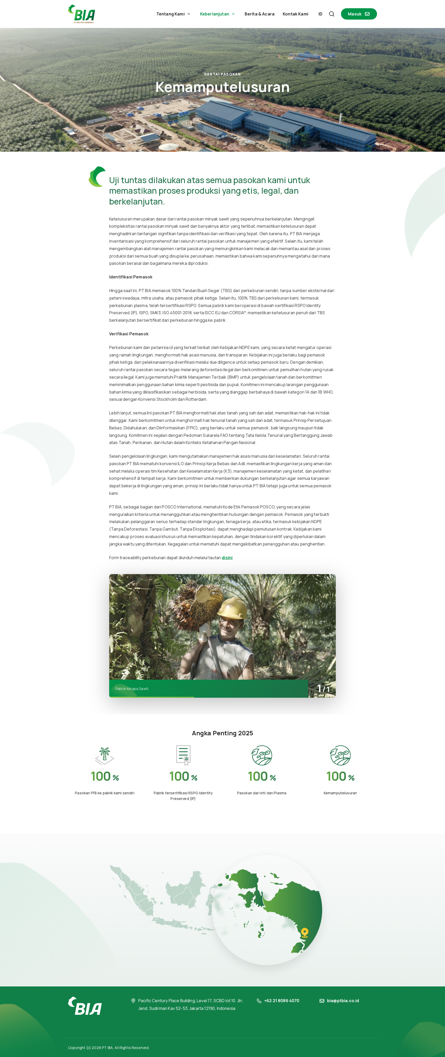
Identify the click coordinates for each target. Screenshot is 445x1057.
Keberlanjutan (214, 14)
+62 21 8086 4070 (281, 1000)
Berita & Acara (260, 14)
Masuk (355, 14)
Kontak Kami (295, 14)
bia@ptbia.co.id (343, 1000)
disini (227, 557)
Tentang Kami (170, 14)
